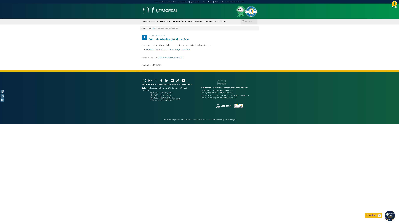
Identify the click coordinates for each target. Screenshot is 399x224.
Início (154, 28)
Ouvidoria (241, 2)
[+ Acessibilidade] (2, 100)
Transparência (195, 21)
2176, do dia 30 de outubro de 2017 (171, 58)
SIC (222, 2)
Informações (178, 21)
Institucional (149, 21)
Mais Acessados (158, 36)
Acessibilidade (207, 2)
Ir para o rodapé (183, 2)
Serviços (164, 21)
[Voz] (2, 96)
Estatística (221, 21)
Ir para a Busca (194, 2)
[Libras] (2, 91)
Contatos (209, 21)
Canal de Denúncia (231, 2)
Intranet (216, 2)
